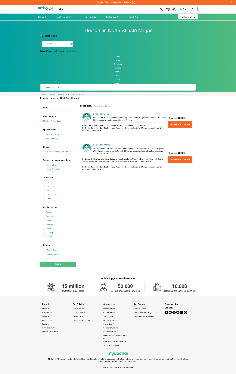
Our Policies (78, 304)
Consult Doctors (109, 312)
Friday (48, 228)
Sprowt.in (45, 324)
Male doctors (51, 250)
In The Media (47, 312)
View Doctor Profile (180, 124)
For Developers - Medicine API (114, 341)
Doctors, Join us (140, 308)
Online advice (51, 165)
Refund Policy (78, 316)
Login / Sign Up (187, 16)
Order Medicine (109, 308)
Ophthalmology (52, 138)
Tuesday (49, 224)
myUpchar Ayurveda (49, 328)
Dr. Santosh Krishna (101, 144)
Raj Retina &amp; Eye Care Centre (59, 151)
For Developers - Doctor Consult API (115, 336)
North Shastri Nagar (53, 121)
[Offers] (161, 9)
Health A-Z (133, 16)
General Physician (53, 134)
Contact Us (46, 316)
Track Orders (108, 316)
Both (48, 258)
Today (48, 212)
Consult (42, 16)
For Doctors (139, 304)
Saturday (49, 232)
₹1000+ (49, 198)
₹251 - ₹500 (50, 186)
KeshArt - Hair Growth (50, 331)
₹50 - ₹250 (50, 182)
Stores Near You (109, 324)
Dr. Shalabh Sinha (101, 113)
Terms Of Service (79, 312)
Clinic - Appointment (53, 169)
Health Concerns (64, 16)
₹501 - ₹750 (50, 190)
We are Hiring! (47, 320)
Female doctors (52, 254)
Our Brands (90, 16)
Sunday (49, 236)
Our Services (109, 304)
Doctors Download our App (144, 316)
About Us (45, 308)
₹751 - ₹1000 (51, 194)
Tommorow (50, 216)
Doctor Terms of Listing (142, 312)
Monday (49, 220)
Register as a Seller (110, 331)
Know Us (46, 304)
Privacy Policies (79, 308)
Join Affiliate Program (111, 345)
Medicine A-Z (111, 16)
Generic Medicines (110, 320)
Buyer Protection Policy (81, 320)
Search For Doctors (110, 328)
